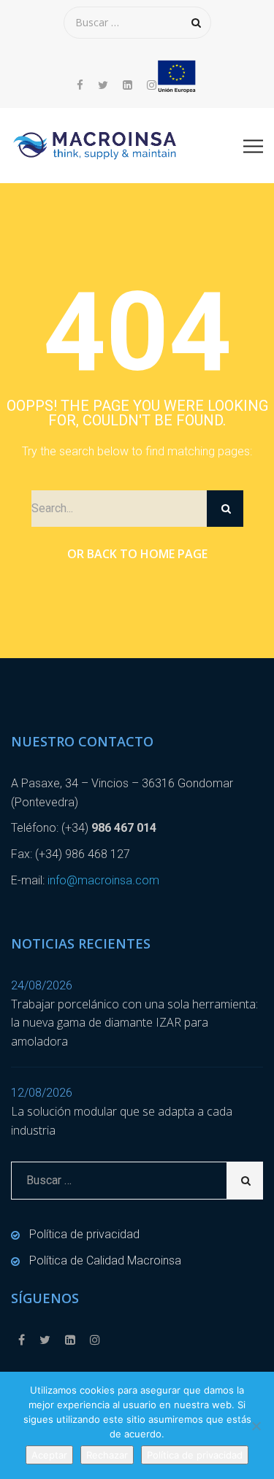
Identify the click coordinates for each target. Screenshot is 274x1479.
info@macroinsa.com (103, 880)
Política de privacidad (84, 1234)
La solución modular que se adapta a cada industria (121, 1120)
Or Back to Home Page (137, 554)
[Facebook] (84, 85)
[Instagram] (148, 85)
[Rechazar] (255, 1425)
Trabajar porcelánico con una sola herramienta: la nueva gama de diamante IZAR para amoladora (134, 1022)
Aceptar (49, 1455)
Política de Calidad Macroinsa (105, 1260)
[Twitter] (103, 85)
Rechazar (107, 1455)
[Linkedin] (127, 85)
